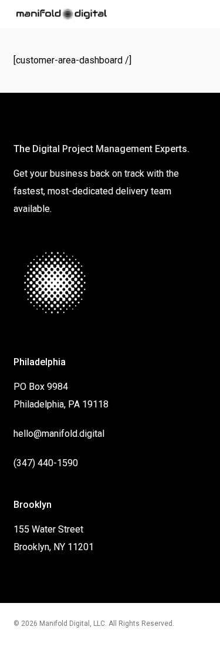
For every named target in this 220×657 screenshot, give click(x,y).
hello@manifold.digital (58, 433)
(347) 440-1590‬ (45, 463)
